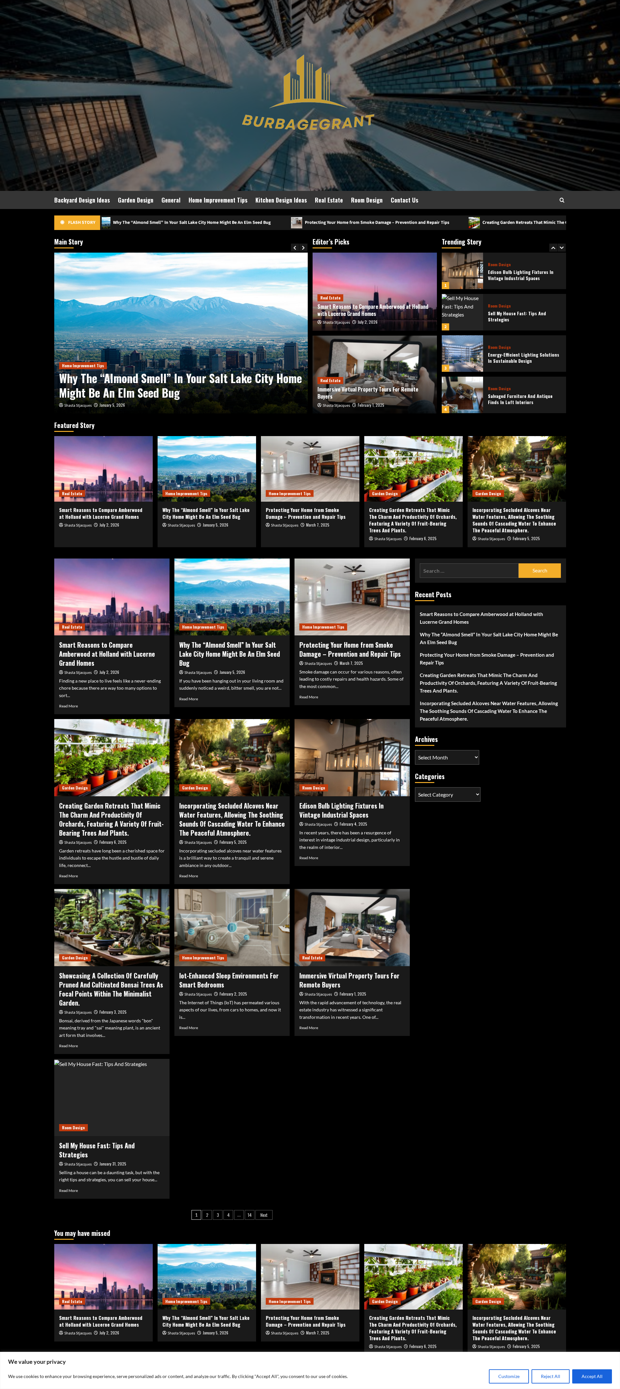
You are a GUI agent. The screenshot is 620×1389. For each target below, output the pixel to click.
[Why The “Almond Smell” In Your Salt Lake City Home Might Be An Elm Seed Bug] (207, 469)
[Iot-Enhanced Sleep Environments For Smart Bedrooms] (232, 927)
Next (264, 1214)
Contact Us (404, 200)
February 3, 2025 (113, 1012)
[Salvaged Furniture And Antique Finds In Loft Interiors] (462, 353)
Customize (509, 1376)
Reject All (550, 1376)
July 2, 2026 (367, 322)
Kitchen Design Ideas (281, 200)
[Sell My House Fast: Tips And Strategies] (462, 271)
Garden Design (135, 200)
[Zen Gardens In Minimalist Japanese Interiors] (462, 395)
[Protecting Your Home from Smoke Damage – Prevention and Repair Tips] (181, 333)
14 (250, 1214)
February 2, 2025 (233, 994)
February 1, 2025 (371, 405)
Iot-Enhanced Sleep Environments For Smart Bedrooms (229, 980)
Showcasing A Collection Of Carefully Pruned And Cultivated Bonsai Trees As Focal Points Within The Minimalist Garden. (111, 989)
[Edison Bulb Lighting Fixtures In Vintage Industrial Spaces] (352, 757)
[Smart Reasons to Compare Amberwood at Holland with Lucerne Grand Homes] (103, 469)
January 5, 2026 (215, 524)
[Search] (562, 200)
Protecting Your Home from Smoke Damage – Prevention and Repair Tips (213, 222)
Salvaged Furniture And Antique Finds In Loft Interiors (520, 357)
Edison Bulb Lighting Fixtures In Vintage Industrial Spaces (341, 810)
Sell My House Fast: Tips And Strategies (517, 275)
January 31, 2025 (112, 1163)
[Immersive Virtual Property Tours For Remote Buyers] (352, 927)
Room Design (367, 200)
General (171, 200)
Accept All (592, 1376)
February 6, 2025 (423, 538)
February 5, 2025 (526, 538)
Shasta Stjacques (78, 405)
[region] (310, 1370)
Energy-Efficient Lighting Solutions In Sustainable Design (523, 316)
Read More (68, 706)
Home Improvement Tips (218, 200)
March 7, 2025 (111, 405)
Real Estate (329, 200)
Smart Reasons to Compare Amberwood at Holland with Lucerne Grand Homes (372, 310)
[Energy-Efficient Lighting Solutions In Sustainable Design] (462, 312)
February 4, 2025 (353, 824)
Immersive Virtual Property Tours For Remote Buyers (367, 392)
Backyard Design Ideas (82, 200)
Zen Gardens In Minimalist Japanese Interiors (524, 399)
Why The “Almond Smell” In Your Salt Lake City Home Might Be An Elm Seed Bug (206, 513)
